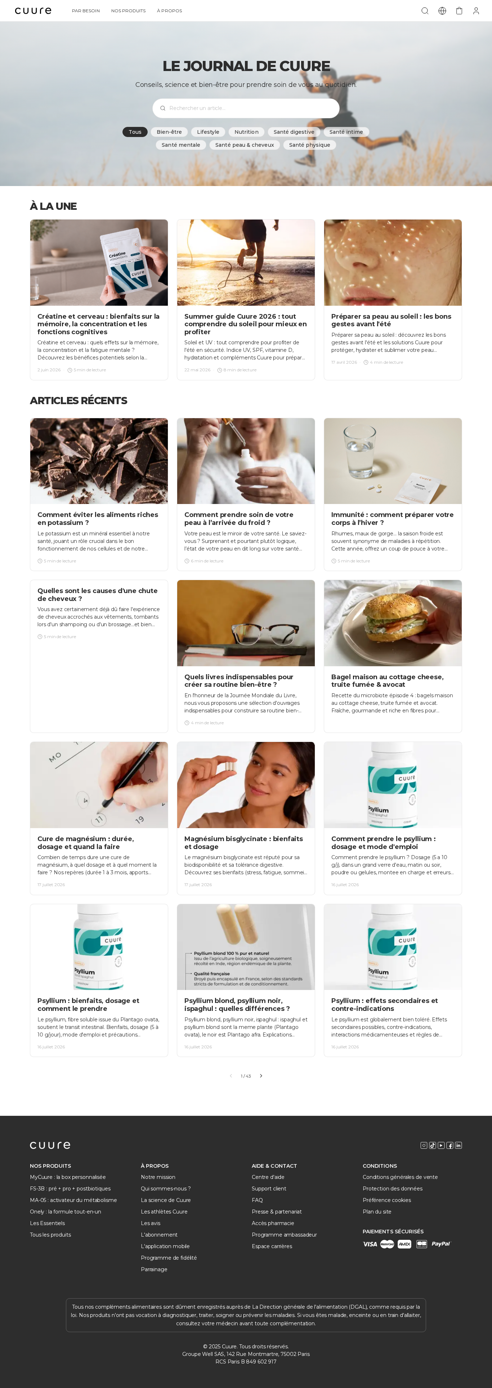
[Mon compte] (476, 10)
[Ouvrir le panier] (459, 11)
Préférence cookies (387, 1200)
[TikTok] (432, 1145)
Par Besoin (86, 10)
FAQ (257, 1200)
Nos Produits (128, 10)
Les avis (150, 1223)
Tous (135, 132)
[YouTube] (441, 1145)
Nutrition (246, 132)
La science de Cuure (166, 1200)
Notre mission (158, 1177)
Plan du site (377, 1211)
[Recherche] (425, 10)
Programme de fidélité (169, 1258)
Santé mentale (181, 145)
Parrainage (154, 1269)
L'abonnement (159, 1235)
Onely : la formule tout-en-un (65, 1211)
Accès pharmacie (273, 1223)
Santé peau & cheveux (244, 145)
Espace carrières (272, 1246)
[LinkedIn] (458, 1145)
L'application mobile (165, 1246)
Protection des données (392, 1188)
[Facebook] (449, 1145)
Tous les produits (50, 1235)
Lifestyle (208, 132)
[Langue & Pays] (442, 10)
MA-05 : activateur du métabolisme (73, 1200)
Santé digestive (294, 132)
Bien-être (169, 132)
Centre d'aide (268, 1177)
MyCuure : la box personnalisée (68, 1177)
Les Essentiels (47, 1223)
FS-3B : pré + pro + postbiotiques (70, 1188)
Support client (269, 1188)
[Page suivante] (261, 1075)
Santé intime (346, 132)
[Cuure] (50, 1145)
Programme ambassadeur (284, 1235)
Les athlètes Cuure (164, 1211)
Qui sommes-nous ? (166, 1188)
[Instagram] (424, 1145)
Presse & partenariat (277, 1211)
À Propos (169, 10)
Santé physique (309, 145)
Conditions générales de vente (400, 1177)
